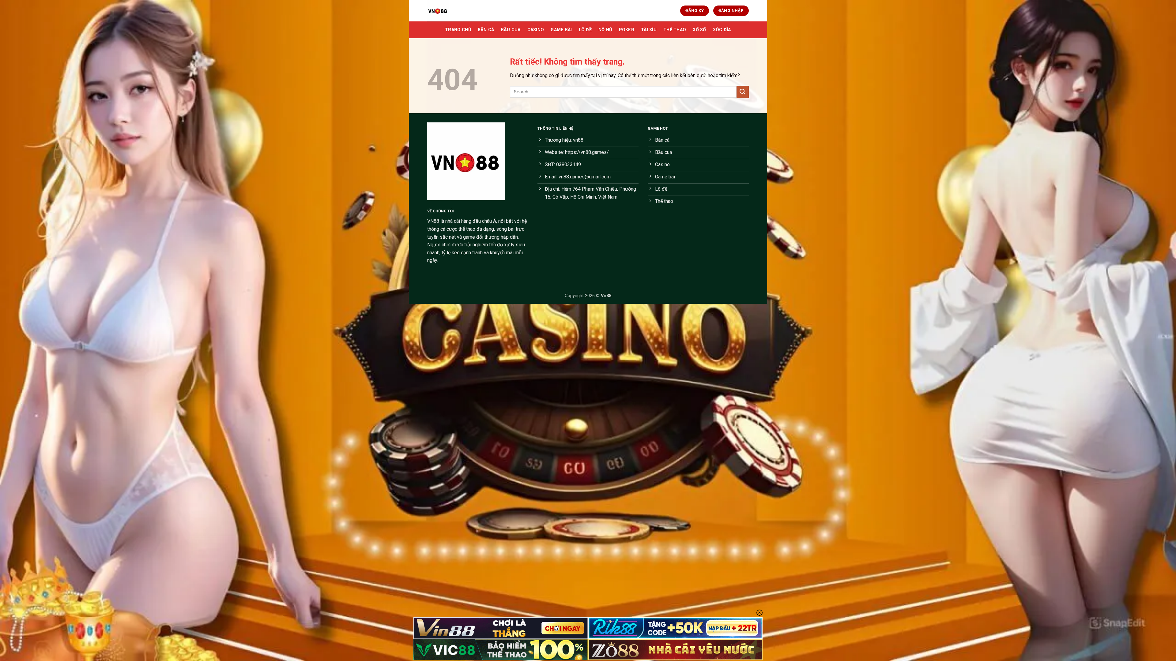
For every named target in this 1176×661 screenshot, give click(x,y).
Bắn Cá (486, 29)
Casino (535, 29)
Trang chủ (458, 29)
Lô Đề (585, 29)
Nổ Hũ (605, 29)
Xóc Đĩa (722, 29)
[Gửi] (743, 92)
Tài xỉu (649, 29)
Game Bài (561, 29)
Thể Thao (674, 29)
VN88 (433, 221)
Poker (626, 29)
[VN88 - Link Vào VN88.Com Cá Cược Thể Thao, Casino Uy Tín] (457, 10)
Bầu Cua (511, 29)
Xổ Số (699, 29)
